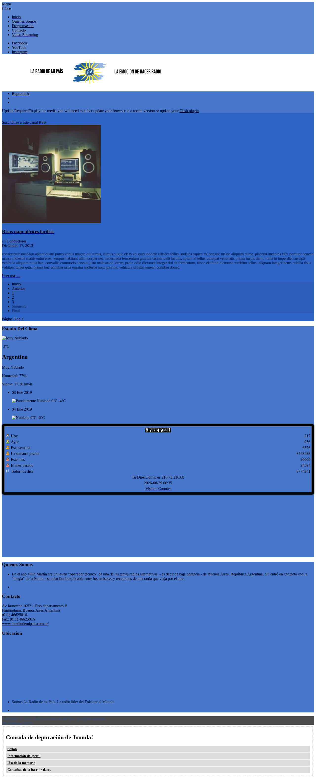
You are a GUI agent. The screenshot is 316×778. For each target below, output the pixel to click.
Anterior (18, 288)
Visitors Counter (158, 488)
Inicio (16, 284)
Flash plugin (189, 111)
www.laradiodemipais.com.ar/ (25, 624)
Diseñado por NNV (17, 723)
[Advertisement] (39, 525)
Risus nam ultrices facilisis (28, 231)
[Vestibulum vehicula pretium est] (51, 222)
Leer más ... (11, 276)
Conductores (16, 241)
